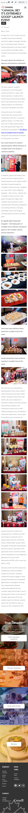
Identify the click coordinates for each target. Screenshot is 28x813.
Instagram (15, 2)
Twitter (12, 2)
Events (4, 786)
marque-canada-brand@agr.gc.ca (5, 799)
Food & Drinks (4, 776)
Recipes (14, 744)
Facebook (9, 2)
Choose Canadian (14, 668)
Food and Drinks (14, 706)
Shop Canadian (4, 780)
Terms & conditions (16, 778)
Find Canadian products (14, 638)
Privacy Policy (16, 774)
